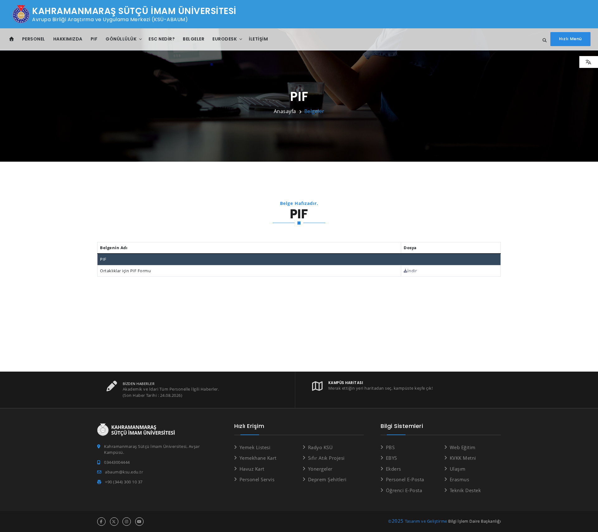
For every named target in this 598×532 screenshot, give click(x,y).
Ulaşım (458, 469)
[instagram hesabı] (127, 521)
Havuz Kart (252, 469)
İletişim (258, 39)
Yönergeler (320, 469)
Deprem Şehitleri (327, 479)
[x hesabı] (114, 521)
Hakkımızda (68, 39)
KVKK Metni (463, 458)
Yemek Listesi (255, 447)
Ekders (393, 469)
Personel (33, 39)
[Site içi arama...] (543, 40)
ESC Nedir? (162, 39)
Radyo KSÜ (320, 447)
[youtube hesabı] (139, 521)
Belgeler (193, 39)
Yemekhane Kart (258, 458)
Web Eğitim (463, 447)
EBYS (391, 458)
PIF (94, 39)
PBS (390, 447)
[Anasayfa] (12, 39)
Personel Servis (257, 479)
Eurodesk (224, 39)
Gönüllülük (121, 39)
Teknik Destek (465, 490)
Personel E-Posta (405, 479)
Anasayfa (285, 111)
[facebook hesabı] (101, 521)
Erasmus (459, 479)
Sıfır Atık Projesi (326, 458)
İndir (412, 270)
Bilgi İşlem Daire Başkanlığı (474, 521)
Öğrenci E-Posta (404, 490)
